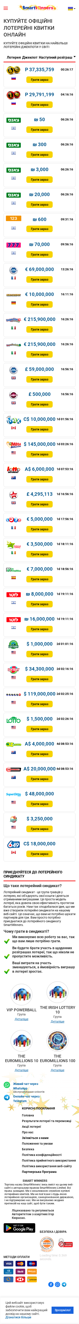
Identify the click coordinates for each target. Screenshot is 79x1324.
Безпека (28, 1149)
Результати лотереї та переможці (39, 1121)
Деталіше (21, 1019)
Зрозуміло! (63, 1310)
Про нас (27, 1132)
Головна (28, 1115)
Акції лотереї (31, 1126)
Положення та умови (37, 1143)
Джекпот (30, 57)
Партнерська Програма (39, 1172)
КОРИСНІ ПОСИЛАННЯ (38, 1108)
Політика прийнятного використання (39, 1160)
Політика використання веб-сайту (39, 1166)
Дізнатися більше (18, 1317)
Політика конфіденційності (39, 1155)
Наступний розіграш (55, 57)
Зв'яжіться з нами (35, 1138)
